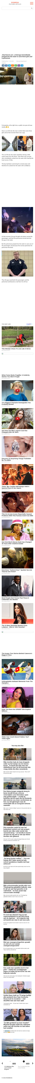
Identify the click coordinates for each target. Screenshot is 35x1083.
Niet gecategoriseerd (21, 61)
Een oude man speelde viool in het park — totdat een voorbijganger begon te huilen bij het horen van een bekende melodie (16, 970)
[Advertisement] (17, 31)
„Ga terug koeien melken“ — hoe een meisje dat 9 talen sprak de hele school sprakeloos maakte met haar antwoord (16, 861)
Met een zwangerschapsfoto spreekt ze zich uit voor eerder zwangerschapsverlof (16, 944)
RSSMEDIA (15, 2)
